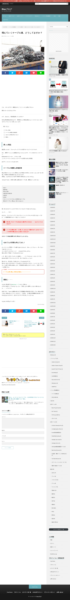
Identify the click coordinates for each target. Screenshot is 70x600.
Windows (37, 16)
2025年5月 (52, 260)
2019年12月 (53, 302)
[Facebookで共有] (5, 73)
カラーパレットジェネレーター (58, 462)
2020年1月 (52, 299)
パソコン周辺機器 (46, 16)
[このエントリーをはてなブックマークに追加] (26, 73)
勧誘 (53, 497)
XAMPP (53, 386)
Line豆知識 (54, 376)
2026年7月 (52, 210)
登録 (51, 539)
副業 (53, 493)
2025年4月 (52, 263)
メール (4, 435)
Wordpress (54, 383)
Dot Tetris (54, 411)
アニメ (53, 476)
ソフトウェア (28, 16)
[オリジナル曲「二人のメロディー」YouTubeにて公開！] (52, 172)
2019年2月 (52, 330)
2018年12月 (53, 337)
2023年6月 (52, 277)
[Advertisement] (43, 10)
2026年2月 (52, 228)
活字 (53, 501)
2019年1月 (52, 334)
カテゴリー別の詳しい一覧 (58, 529)
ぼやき (53, 472)
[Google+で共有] (19, 73)
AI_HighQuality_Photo (56, 429)
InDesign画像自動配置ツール (58, 446)
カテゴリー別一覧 (54, 568)
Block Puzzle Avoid (56, 407)
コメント (4, 416)
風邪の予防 (54, 522)
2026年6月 (52, 214)
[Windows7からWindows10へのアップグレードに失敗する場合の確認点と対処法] (41, 323)
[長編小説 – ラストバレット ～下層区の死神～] (52, 195)
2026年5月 (52, 218)
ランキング (54, 486)
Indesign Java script (56, 439)
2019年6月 (52, 320)
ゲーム (53, 483)
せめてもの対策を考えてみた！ (11, 134)
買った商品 (7, 130)
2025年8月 (52, 249)
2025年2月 (52, 270)
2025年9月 (52, 246)
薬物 (53, 504)
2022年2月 (52, 281)
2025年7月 (52, 253)
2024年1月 (52, 274)
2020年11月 (53, 288)
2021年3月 (52, 285)
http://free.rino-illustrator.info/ (8, 384)
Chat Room (5, 19)
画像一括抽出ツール (56, 465)
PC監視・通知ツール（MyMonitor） (59, 453)
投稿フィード (53, 547)
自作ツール (11, 16)
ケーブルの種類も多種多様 (10, 132)
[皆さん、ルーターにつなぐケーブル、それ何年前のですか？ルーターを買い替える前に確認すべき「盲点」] (5, 399)
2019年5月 (52, 323)
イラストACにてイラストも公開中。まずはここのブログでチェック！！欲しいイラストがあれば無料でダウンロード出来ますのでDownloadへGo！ (35, 1)
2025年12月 (53, 235)
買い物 (53, 508)
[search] (67, 4)
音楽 (53, 518)
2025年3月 (52, 267)
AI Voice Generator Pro (57, 425)
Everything (54, 372)
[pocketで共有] (33, 73)
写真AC (53, 490)
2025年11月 (53, 239)
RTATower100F (55, 414)
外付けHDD (54, 397)
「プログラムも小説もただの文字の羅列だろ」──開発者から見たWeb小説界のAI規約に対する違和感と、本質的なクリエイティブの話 (62, 180)
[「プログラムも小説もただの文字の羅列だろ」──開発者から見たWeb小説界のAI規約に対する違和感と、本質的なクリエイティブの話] (52, 180)
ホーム (4, 16)
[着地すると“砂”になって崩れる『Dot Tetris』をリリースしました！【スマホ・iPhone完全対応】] (52, 165)
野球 (53, 515)
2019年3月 (52, 327)
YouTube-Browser (56, 458)
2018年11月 (53, 341)
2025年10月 (53, 242)
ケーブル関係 (11, 36)
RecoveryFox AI (55, 379)
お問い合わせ (53, 578)
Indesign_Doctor (55, 443)
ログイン (52, 543)
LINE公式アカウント (54, 571)
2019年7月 (52, 316)
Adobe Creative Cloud (54, 134)
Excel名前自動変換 (56, 432)
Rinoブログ (7, 9)
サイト (3, 441)
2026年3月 (52, 225)
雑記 (59, 16)
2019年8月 (52, 313)
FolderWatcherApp (56, 436)
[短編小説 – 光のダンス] (52, 188)
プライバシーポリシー (55, 575)
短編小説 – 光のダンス (60, 185)
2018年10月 (53, 345)
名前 (3, 430)
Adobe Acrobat (52, 76)
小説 (55, 16)
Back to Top (35, 587)
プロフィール (53, 564)
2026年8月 (52, 207)
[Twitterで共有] (12, 73)
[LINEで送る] (40, 73)
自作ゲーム (19, 16)
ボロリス (54, 418)
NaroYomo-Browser (56, 450)
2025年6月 (52, 256)
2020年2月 (52, 295)
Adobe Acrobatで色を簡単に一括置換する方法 (58, 74)
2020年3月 (52, 292)
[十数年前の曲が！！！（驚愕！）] (5, 323)
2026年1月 (52, 232)
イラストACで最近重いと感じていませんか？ (58, 150)
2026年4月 (52, 221)
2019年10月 (53, 306)
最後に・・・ (7, 137)
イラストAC (52, 152)
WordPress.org (53, 554)
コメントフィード (54, 550)
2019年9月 (52, 309)
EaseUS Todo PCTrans (56, 369)
